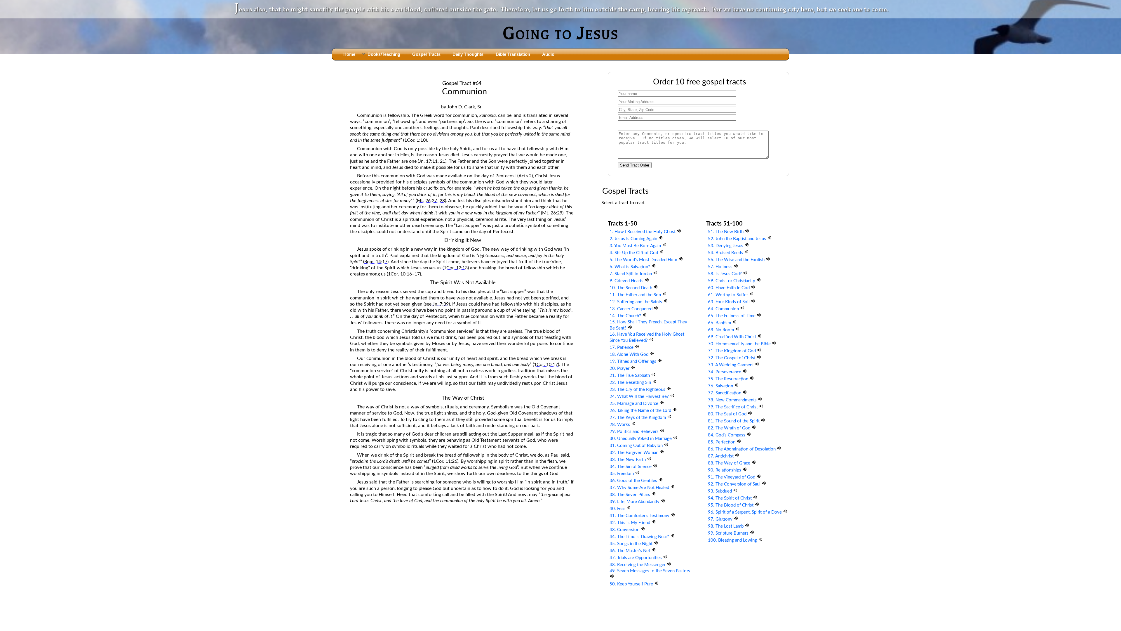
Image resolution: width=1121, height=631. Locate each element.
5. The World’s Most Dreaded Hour (644, 260)
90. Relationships (725, 470)
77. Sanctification (725, 393)
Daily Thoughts (467, 54)
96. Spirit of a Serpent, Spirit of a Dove (745, 512)
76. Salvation (721, 386)
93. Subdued (720, 491)
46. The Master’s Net (630, 551)
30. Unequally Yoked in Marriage (641, 438)
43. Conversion (625, 530)
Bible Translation (513, 54)
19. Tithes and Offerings (633, 361)
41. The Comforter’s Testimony (640, 516)
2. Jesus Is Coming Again (634, 239)
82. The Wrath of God (729, 428)
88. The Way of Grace (729, 463)
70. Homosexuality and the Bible (740, 344)
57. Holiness (721, 267)
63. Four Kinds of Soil (729, 302)
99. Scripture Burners (729, 533)
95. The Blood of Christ (731, 505)
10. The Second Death (631, 288)
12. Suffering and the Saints (636, 302)
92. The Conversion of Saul (735, 484)
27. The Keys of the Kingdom (638, 417)
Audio (548, 54)
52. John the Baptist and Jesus (737, 239)
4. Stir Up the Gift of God (634, 253)
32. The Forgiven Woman (634, 452)
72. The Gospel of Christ (732, 358)
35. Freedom (622, 473)
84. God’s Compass (727, 435)
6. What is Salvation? (630, 267)
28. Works (620, 424)
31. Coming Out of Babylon (637, 445)
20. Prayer (620, 368)
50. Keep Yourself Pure (632, 584)
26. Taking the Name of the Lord (641, 410)
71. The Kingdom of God (732, 351)
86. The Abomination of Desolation (742, 449)
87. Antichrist (721, 456)
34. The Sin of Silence (631, 466)
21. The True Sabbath (630, 375)
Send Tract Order (634, 165)
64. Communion (724, 309)
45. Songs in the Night (632, 544)
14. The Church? (626, 316)
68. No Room (721, 330)
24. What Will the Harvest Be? (640, 396)
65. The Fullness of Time (732, 316)
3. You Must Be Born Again (636, 246)
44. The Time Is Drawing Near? (640, 537)
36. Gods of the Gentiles (634, 481)
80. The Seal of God (728, 414)
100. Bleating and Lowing (733, 540)
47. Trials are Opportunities (636, 558)
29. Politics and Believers (635, 431)
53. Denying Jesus (726, 246)
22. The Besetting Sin (631, 382)
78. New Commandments (733, 400)
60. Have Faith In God (729, 288)
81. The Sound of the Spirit (734, 421)
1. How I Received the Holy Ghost (643, 232)
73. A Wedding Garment (731, 365)
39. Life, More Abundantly (635, 502)
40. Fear (618, 509)
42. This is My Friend (630, 523)
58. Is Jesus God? (725, 274)
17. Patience (622, 347)
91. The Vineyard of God (732, 477)
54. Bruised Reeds (726, 253)
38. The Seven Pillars (630, 495)
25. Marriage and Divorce (634, 403)
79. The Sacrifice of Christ (733, 407)
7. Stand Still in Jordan (631, 274)
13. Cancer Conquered (632, 309)
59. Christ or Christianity (732, 281)
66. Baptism (720, 323)
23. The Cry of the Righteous (638, 389)
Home (349, 54)
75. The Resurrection (728, 379)
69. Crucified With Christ (732, 337)
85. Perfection (722, 442)
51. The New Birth (726, 232)
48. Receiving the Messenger (638, 565)
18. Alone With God (630, 354)
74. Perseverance (725, 372)
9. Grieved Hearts (627, 281)
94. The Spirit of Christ (730, 498)
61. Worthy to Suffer (728, 295)
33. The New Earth (628, 459)
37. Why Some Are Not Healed (640, 488)
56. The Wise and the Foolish (737, 260)
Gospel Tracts (426, 54)
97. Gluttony (721, 519)
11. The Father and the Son (636, 295)
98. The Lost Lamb (726, 526)
